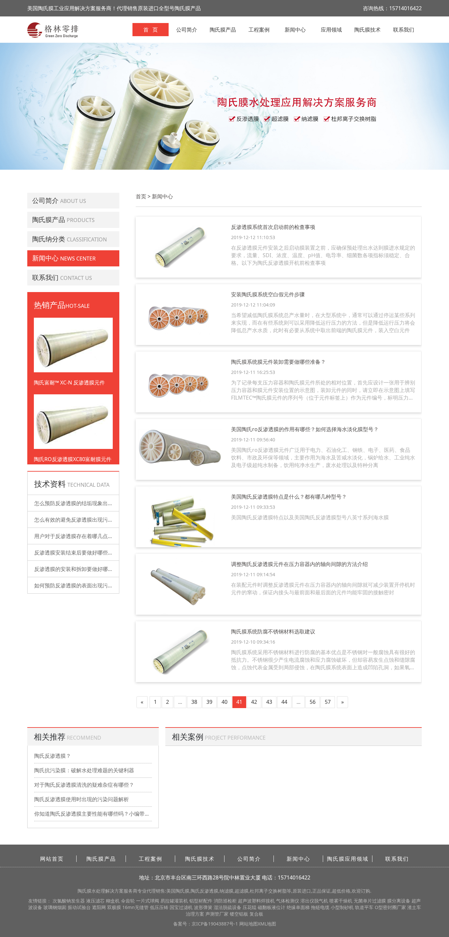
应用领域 (331, 29)
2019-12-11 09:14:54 (253, 574)
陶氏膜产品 (223, 29)
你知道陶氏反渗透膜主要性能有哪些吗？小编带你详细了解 (93, 813)
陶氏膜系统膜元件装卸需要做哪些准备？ (278, 361)
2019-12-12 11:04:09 (253, 305)
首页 (141, 196)
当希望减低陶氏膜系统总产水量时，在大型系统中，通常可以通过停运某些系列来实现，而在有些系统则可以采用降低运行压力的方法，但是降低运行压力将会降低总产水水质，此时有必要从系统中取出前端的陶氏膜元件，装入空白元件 (323, 322)
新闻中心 (295, 29)
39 (209, 701)
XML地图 (267, 924)
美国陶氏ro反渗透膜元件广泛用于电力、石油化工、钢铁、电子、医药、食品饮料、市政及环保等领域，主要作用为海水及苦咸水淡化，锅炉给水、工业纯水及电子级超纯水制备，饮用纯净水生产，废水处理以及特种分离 (323, 457)
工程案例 (259, 29)
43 (269, 701)
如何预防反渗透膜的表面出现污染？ (76, 585)
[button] (219, 163)
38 (194, 701)
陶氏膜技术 (367, 29)
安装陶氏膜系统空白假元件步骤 (268, 294)
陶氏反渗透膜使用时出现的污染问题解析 (81, 799)
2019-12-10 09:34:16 (253, 642)
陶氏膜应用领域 (347, 858)
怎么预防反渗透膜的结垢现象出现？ (76, 503)
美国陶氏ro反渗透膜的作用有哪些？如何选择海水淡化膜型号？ (305, 429)
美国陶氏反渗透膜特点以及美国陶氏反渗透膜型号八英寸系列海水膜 (310, 517)
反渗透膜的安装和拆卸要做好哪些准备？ (81, 569)
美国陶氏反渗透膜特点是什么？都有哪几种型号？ (289, 496)
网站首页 (52, 858)
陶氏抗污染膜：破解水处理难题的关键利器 (84, 770)
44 (284, 701)
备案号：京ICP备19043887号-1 (206, 924)
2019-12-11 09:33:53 (253, 507)
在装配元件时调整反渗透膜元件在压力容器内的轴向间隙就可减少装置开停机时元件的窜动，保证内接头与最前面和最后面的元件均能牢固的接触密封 (323, 588)
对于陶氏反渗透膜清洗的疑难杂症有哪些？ (84, 784)
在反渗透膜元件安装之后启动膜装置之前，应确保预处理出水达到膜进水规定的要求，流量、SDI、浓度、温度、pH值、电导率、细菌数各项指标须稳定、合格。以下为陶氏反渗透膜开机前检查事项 (323, 255)
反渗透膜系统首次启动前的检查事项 (273, 227)
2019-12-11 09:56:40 (253, 439)
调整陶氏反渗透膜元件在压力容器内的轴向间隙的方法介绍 (299, 564)
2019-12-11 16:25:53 (253, 372)
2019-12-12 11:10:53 (253, 237)
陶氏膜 (84, 891)
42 (254, 701)
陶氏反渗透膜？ (52, 755)
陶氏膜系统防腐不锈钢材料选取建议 (273, 631)
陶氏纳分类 (48, 238)
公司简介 (186, 29)
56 (313, 701)
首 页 (150, 29)
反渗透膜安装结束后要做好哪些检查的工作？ (86, 552)
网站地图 (248, 924)
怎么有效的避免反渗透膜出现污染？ (76, 519)
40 (224, 701)
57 (328, 701)
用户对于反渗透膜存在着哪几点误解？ (79, 536)
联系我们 (403, 29)
